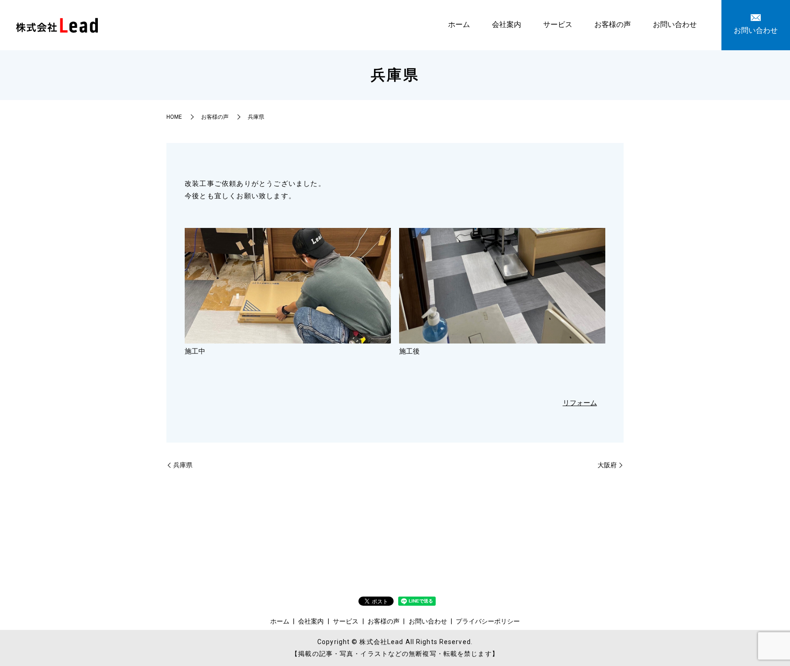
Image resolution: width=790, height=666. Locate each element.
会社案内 (506, 24)
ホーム (459, 24)
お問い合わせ (675, 24)
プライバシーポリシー (488, 621)
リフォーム (580, 403)
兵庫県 (182, 465)
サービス (557, 24)
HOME (174, 117)
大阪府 (607, 465)
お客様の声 (612, 24)
